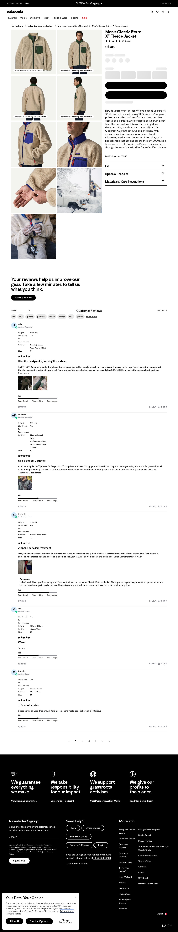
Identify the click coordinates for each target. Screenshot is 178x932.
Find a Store (166, 3)
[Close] (75, 897)
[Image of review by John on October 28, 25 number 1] (25, 383)
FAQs (73, 828)
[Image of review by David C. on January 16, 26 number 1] (25, 567)
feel (71, 316)
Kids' (46, 17)
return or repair (111, 585)
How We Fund (125, 877)
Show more (91, 316)
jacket (80, 316)
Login (101, 845)
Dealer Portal (144, 835)
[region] (40, 911)
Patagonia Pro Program (149, 829)
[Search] (152, 11)
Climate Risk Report (147, 855)
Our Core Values (127, 838)
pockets (41, 316)
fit (13, 316)
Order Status (93, 828)
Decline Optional (39, 921)
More (27, 3)
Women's (35, 17)
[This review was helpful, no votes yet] (159, 506)
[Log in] (163, 11)
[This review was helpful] (159, 407)
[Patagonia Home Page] (15, 11)
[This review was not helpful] (164, 407)
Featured (12, 17)
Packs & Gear (60, 17)
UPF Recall (143, 878)
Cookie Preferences (76, 863)
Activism (10, 3)
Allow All (14, 921)
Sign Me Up (19, 860)
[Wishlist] (157, 11)
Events (122, 882)
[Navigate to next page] (109, 741)
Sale (84, 17)
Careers (142, 866)
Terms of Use (144, 861)
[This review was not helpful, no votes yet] (164, 506)
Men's (23, 17)
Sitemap (123, 908)
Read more (23, 373)
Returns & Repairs (79, 845)
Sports (74, 17)
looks (52, 316)
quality (30, 316)
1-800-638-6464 (102, 858)
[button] (33, 52)
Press (141, 872)
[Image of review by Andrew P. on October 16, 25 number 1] (25, 483)
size (21, 316)
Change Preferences (65, 921)
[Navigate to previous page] (69, 741)
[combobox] (20, 310)
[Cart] (168, 11)
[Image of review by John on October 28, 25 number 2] (40, 383)
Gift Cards (124, 888)
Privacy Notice (145, 840)
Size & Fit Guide (78, 836)
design (62, 316)
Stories (19, 3)
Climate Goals (125, 862)
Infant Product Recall (148, 883)
